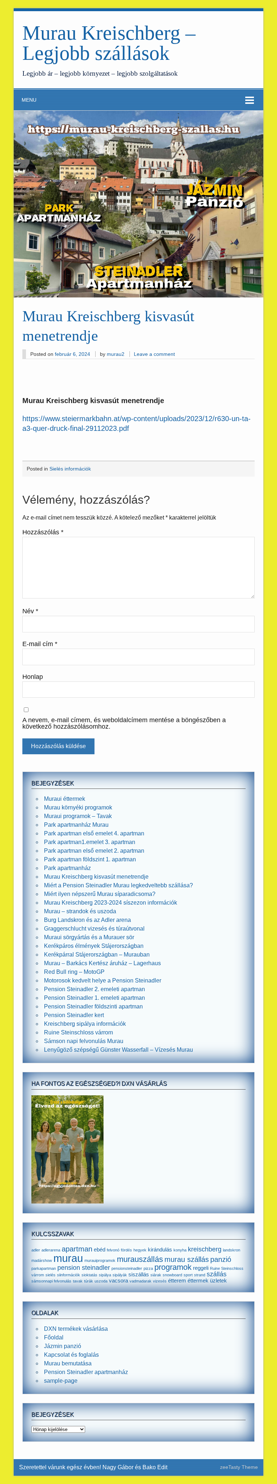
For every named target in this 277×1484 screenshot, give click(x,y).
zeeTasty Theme (239, 1467)
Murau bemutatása (68, 1363)
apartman (77, 1249)
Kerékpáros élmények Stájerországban (94, 946)
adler (35, 1250)
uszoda (100, 1281)
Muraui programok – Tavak (78, 816)
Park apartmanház (67, 868)
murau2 (115, 354)
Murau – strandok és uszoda (80, 911)
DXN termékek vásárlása (76, 1329)
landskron (231, 1250)
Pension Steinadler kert (74, 1015)
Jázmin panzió (62, 1346)
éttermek (198, 1280)
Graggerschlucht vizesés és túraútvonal (94, 929)
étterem (177, 1280)
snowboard (172, 1275)
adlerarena (50, 1250)
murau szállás (186, 1259)
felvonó (113, 1250)
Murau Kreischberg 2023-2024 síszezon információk (110, 903)
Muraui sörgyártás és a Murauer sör (89, 937)
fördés (126, 1250)
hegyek (139, 1250)
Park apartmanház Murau (76, 825)
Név (30, 611)
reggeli (200, 1268)
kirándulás (160, 1249)
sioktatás (89, 1275)
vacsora (118, 1280)
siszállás (138, 1274)
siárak (155, 1275)
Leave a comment (154, 354)
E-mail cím (39, 644)
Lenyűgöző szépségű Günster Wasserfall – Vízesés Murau (118, 1050)
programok (173, 1267)
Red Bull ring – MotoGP (74, 972)
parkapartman (43, 1268)
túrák (88, 1281)
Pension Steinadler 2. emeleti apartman (94, 989)
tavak (78, 1281)
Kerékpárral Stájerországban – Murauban (97, 954)
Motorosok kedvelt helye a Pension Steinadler (102, 980)
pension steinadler (83, 1267)
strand (199, 1275)
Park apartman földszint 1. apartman (90, 859)
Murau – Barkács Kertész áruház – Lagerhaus (102, 963)
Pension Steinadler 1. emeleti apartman (94, 998)
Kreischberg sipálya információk (85, 1024)
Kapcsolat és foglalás (71, 1355)
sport (188, 1275)
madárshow (41, 1260)
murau (68, 1258)
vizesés (160, 1281)
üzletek (218, 1280)
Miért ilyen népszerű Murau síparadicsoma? (99, 894)
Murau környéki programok (78, 807)
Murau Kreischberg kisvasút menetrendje (96, 877)
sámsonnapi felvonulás (51, 1281)
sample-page (61, 1381)
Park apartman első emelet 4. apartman (94, 833)
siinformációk (68, 1275)
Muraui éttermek (64, 799)
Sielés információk (70, 469)
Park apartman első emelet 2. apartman (94, 851)
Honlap (32, 677)
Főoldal (53, 1337)
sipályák (120, 1275)
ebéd (99, 1249)
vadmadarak (140, 1281)
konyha (179, 1250)
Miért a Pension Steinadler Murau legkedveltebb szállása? (118, 885)
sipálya (105, 1275)
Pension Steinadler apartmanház (86, 1372)
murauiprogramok (99, 1260)
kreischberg (204, 1249)
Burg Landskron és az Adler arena (87, 920)
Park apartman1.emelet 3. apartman (89, 842)
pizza (148, 1268)
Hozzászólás (42, 532)
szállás (217, 1274)
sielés (50, 1275)
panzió (220, 1259)
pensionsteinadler (126, 1268)
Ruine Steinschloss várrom (78, 1032)
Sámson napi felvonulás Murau (83, 1041)
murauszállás (140, 1259)
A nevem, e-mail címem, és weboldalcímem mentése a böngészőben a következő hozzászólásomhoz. (124, 723)
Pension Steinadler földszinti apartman (93, 1006)
